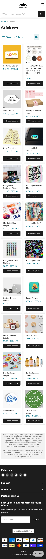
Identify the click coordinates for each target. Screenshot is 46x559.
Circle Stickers (9, 410)
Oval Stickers (8, 110)
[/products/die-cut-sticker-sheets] (12, 361)
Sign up (36, 519)
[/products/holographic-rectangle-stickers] (12, 174)
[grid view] (36, 37)
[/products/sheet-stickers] (34, 324)
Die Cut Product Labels (32, 374)
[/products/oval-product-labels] (12, 137)
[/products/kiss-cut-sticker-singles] (12, 211)
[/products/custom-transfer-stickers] (12, 286)
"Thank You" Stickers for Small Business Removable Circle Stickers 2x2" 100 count (34, 71)
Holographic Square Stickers (34, 186)
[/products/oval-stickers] (12, 99)
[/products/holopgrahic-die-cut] (34, 249)
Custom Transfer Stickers (10, 299)
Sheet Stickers (31, 335)
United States (22, 531)
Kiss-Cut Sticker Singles (9, 224)
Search (23, 551)
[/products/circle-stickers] (12, 399)
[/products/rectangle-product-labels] (34, 99)
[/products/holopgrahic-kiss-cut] (34, 211)
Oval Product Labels (11, 148)
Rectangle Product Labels (33, 111)
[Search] (41, 14)
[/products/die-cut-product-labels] (34, 361)
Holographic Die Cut (34, 260)
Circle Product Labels (31, 411)
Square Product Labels (9, 336)
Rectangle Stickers (10, 66)
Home (3, 22)
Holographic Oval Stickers (33, 149)
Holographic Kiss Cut (34, 223)
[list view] (42, 37)
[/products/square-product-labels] (12, 324)
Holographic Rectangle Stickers (10, 186)
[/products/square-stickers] (34, 286)
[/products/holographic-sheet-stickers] (12, 249)
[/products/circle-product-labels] (34, 399)
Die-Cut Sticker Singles (9, 374)
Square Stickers (32, 298)
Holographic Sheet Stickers (10, 261)
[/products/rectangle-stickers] (12, 54)
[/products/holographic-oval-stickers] (34, 137)
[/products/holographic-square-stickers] (34, 174)
